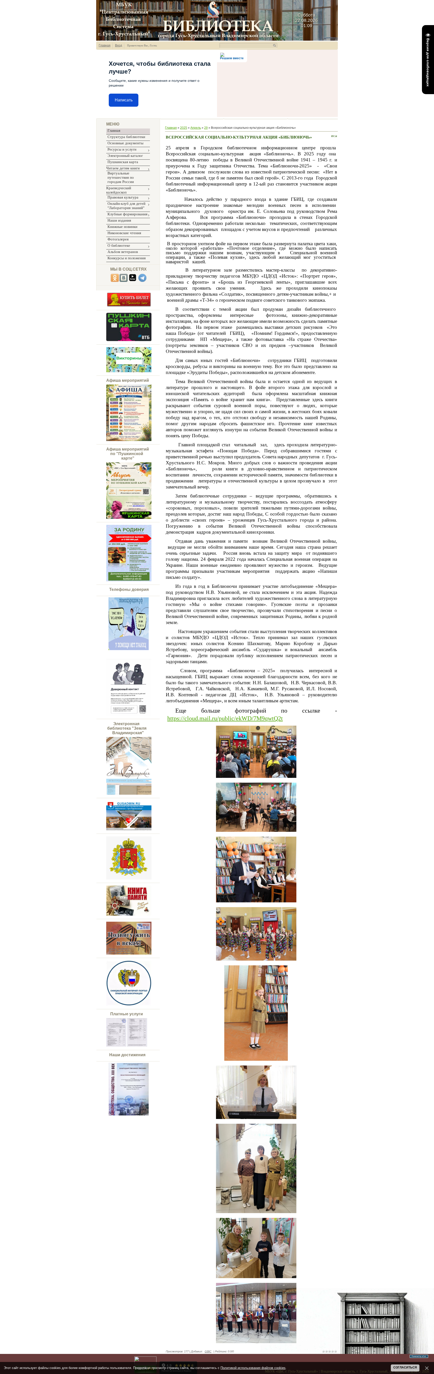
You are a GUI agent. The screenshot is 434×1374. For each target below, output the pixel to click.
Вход (118, 45)
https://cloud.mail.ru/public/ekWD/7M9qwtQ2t (225, 718)
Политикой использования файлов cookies (253, 1368)
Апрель (195, 128)
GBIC (208, 1351)
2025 (183, 128)
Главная (105, 45)
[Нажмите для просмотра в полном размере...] (122, 649)
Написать (124, 100)
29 (206, 128)
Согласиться (405, 1367)
